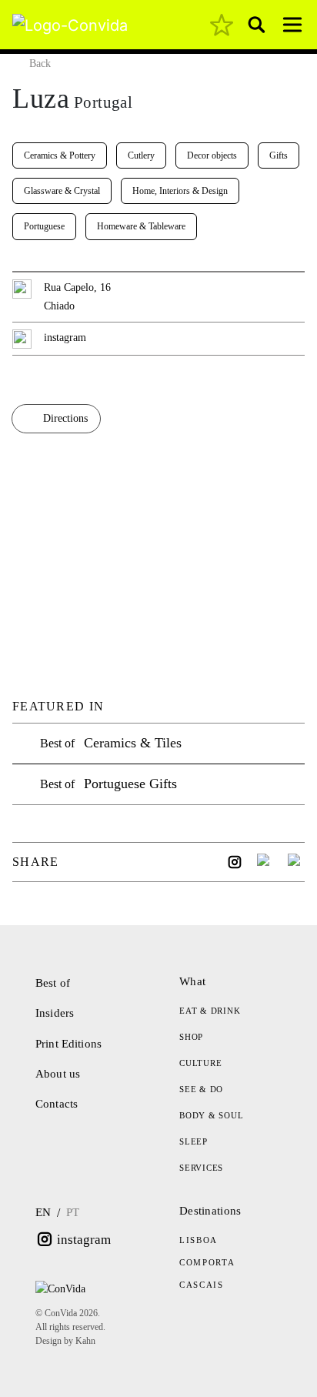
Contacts (56, 1104)
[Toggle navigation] (292, 24)
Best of (52, 983)
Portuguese (44, 226)
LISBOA (198, 1240)
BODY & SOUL (211, 1115)
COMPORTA (207, 1262)
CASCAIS (201, 1284)
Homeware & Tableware (141, 226)
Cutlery (141, 155)
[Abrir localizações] (295, 68)
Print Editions (68, 1044)
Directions (65, 418)
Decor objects (212, 155)
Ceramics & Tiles (133, 742)
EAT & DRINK (209, 1010)
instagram (65, 337)
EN (43, 1212)
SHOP (191, 1036)
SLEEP (193, 1141)
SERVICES (201, 1167)
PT (72, 1212)
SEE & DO (201, 1089)
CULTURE (200, 1063)
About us (57, 1074)
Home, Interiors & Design (180, 190)
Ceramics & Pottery (59, 155)
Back (40, 63)
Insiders (54, 1013)
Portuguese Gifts (130, 783)
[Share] (234, 862)
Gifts (278, 155)
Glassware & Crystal (62, 190)
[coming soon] (221, 24)
